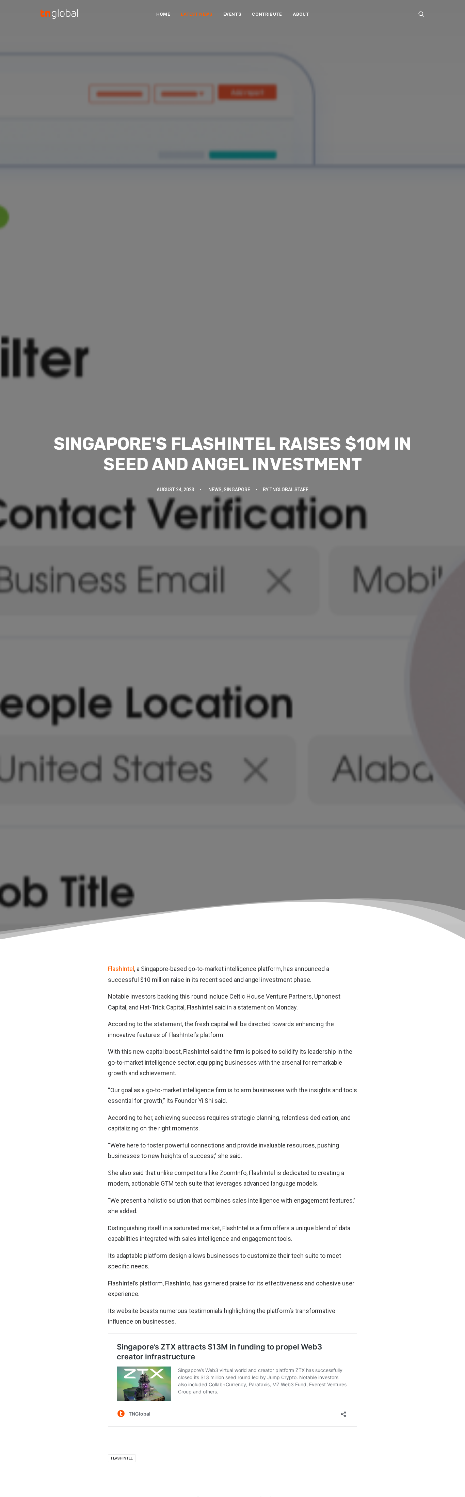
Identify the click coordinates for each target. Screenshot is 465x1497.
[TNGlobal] (59, 14)
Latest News (196, 14)
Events (232, 14)
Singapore (237, 489)
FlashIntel (121, 968)
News (215, 489)
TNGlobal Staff (289, 489)
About (301, 14)
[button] (421, 14)
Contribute (267, 14)
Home (163, 14)
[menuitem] (163, 14)
